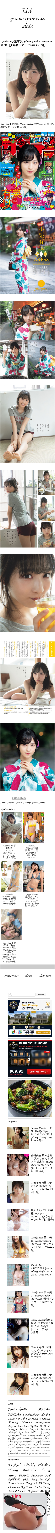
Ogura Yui (19, 803)
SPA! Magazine (33, 1479)
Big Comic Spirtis (31, 1487)
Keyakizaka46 (30, 1415)
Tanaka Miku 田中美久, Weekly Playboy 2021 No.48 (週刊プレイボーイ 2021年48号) (42, 1299)
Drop (47, 1441)
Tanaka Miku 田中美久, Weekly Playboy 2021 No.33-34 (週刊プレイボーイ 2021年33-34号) (41, 1134)
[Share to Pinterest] (24, 798)
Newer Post (11, 976)
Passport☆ (45, 1448)
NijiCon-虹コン (40, 1426)
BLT (47, 1476)
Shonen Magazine (28, 1491)
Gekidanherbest (14, 1453)
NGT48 (22, 1419)
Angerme (12, 1426)
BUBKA (45, 1491)
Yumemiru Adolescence (32, 1438)
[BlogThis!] (16, 798)
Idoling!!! (12, 1432)
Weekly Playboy (36, 1465)
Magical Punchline (40, 1429)
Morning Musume (20, 1422)
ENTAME (14, 1479)
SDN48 (44, 1453)
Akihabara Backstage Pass (25, 1448)
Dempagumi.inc (42, 1422)
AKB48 (10, 803)
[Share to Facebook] (21, 798)
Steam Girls (13, 1444)
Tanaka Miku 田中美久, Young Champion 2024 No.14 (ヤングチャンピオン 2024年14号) (42, 1244)
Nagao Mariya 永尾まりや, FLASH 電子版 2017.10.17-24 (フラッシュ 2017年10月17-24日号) (42, 1326)
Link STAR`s (43, 1432)
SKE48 (12, 1419)
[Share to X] (19, 798)
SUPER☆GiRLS (39, 1419)
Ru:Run (37, 1453)
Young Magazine (22, 1470)
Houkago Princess (17, 1429)
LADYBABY (14, 1435)
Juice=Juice (23, 1426)
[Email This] (13, 798)
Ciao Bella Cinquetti (40, 1451)
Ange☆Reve (14, 1451)
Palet (38, 1448)
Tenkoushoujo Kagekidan (33, 1441)
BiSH (25, 1451)
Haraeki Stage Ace (27, 1453)
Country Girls (32, 1435)
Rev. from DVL (27, 1432)
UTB (39, 1483)
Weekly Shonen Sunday (34, 803)
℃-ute (23, 1435)
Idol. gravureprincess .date (28, 18)
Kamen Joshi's (25, 1444)
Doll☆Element (43, 1444)
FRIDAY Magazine (30, 1476)
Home (28, 976)
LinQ (34, 1444)
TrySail (11, 1447)
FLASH (14, 1465)
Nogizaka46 (17, 1409)
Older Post (44, 976)
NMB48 (14, 1414)
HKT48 (45, 1415)
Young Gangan (26, 1483)
